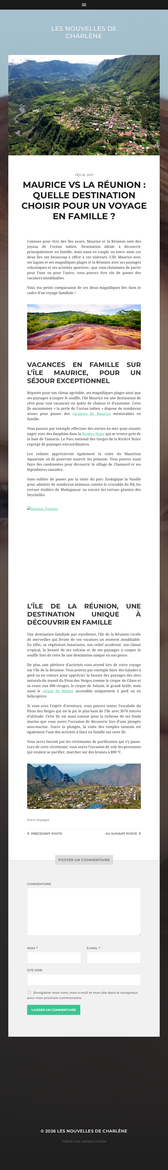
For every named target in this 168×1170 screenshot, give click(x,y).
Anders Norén (93, 1141)
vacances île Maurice (91, 414)
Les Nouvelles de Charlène (84, 32)
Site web (34, 970)
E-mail (93, 948)
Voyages (42, 820)
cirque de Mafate (58, 691)
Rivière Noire (93, 434)
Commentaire (39, 884)
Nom (32, 948)
